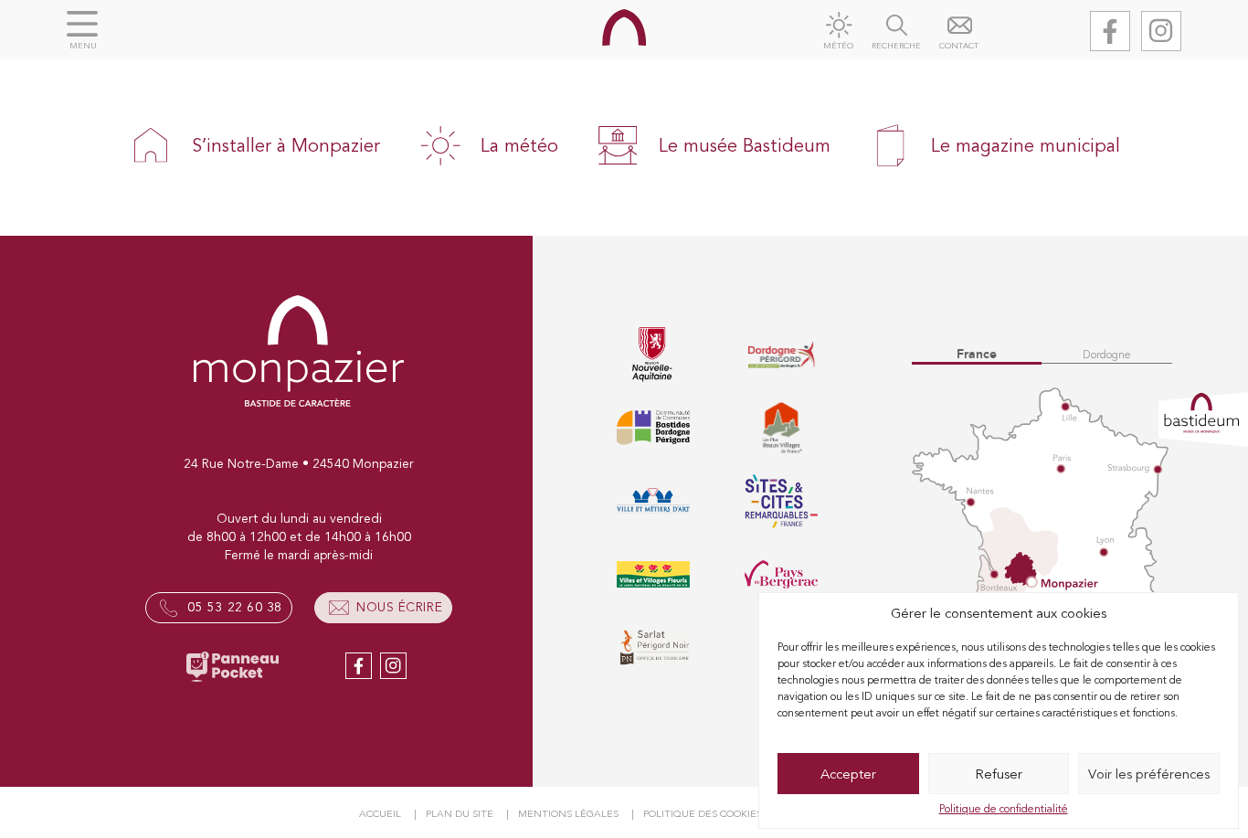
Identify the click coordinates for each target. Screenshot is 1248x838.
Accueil (380, 814)
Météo (838, 46)
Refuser (998, 774)
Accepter (848, 774)
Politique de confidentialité (1003, 808)
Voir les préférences (1149, 774)
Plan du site (459, 814)
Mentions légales (568, 814)
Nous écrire (399, 607)
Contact (958, 46)
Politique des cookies (702, 814)
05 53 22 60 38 (234, 607)
